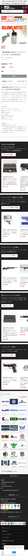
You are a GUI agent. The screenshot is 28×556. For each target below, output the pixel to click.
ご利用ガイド (5, 531)
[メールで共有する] (26, 81)
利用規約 (4, 543)
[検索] (25, 11)
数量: (2, 71)
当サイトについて (6, 528)
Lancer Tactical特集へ (8, 154)
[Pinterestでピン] (21, 81)
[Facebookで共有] (18, 81)
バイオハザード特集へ (8, 355)
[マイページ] (23, 7)
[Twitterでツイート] (23, 81)
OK (14, 552)
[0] (25, 7)
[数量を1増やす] (17, 71)
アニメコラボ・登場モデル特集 (10, 207)
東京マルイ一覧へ (7, 305)
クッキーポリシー (6, 537)
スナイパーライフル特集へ (9, 255)
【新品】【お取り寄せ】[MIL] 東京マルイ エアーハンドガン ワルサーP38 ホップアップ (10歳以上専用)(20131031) (10, 232)
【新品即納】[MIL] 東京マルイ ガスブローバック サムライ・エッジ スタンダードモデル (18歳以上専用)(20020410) (10, 380)
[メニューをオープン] (2, 7)
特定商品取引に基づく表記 (8, 540)
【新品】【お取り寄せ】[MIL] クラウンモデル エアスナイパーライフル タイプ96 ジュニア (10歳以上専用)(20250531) (10, 280)
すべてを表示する (23, 396)
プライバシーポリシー (7, 534)
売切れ (14, 76)
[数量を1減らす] (10, 71)
